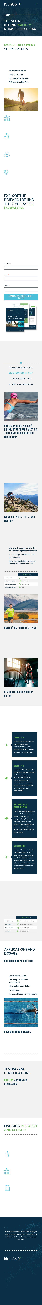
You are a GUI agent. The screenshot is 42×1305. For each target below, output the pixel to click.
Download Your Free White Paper (21, 255)
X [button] (40, 1296)
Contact (10, 1282)
